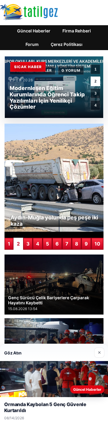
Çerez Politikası (66, 44)
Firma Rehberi (76, 30)
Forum (32, 44)
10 (97, 244)
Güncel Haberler (33, 30)
